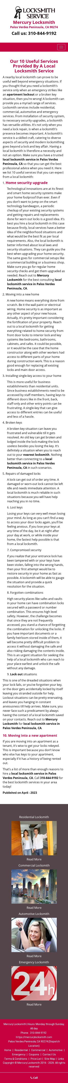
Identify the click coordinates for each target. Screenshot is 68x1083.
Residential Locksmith (34, 817)
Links (61, 1058)
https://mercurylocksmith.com (34, 1037)
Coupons (34, 1054)
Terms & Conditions (15, 1058)
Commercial (38, 1050)
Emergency (18, 1054)
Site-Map (49, 1058)
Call (35, 1077)
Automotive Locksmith (34, 914)
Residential (21, 1050)
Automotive (56, 1050)
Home (7, 1050)
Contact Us (49, 1054)
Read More (34, 859)
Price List (36, 1058)
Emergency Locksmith (34, 962)
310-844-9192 (42, 33)
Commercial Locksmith (34, 865)
